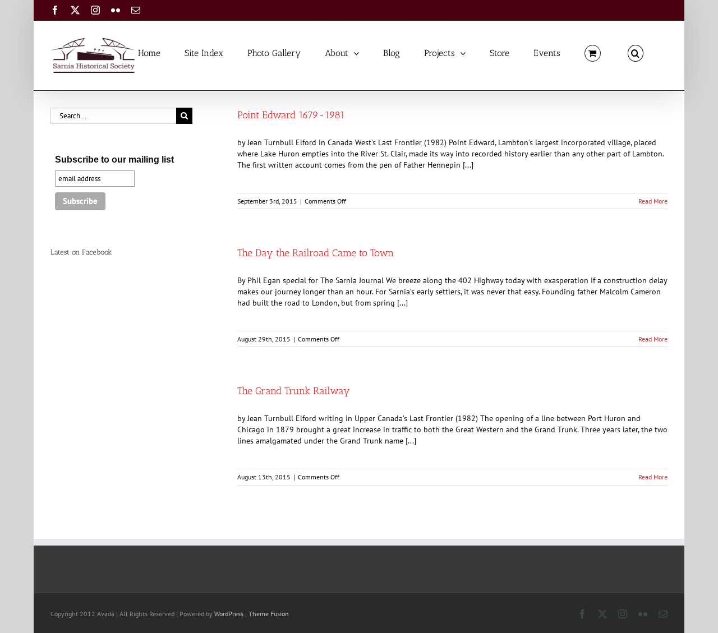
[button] (635, 52)
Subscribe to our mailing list (114, 159)
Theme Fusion (268, 613)
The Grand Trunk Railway (293, 391)
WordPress (228, 613)
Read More (653, 201)
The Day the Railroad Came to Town (315, 253)
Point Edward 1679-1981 (291, 115)
